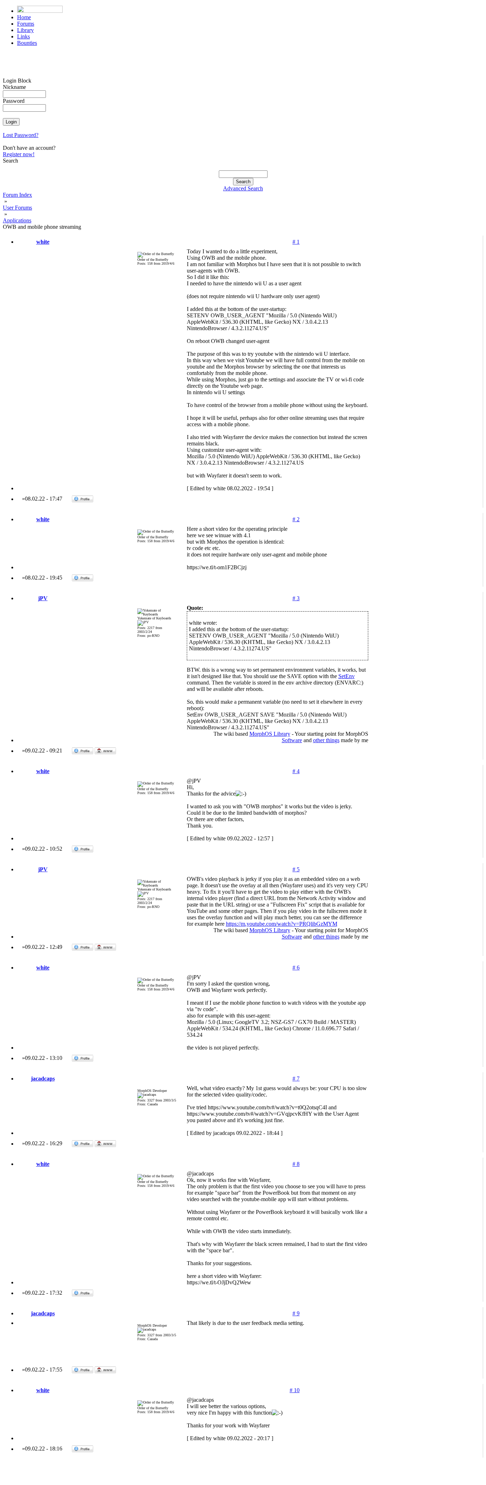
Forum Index (17, 195)
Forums (25, 24)
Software (292, 740)
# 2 (296, 519)
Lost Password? (20, 135)
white (42, 242)
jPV (43, 598)
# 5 (296, 869)
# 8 (296, 1164)
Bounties (27, 43)
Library (25, 30)
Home (24, 17)
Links (23, 36)
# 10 (295, 1390)
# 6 (296, 968)
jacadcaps (43, 1079)
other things (326, 740)
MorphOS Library (269, 734)
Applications (17, 220)
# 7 (296, 1079)
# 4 (296, 771)
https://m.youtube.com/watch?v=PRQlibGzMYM (281, 924)
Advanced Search (243, 188)
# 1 (296, 242)
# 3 (296, 598)
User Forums (17, 208)
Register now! (19, 154)
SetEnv (346, 676)
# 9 (296, 1313)
